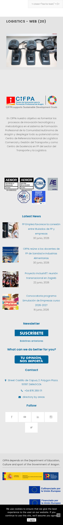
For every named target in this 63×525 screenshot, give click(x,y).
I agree (31, 520)
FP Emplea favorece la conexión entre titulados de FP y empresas (41, 229)
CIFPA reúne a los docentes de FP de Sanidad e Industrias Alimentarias (41, 253)
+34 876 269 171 (33, 390)
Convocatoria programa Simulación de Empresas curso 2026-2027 (41, 300)
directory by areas (34, 397)
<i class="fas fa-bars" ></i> (45, 4)
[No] (58, 515)
